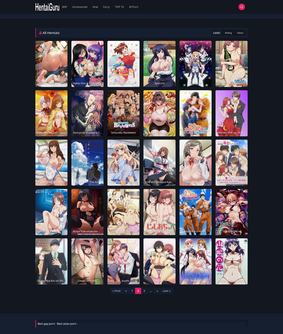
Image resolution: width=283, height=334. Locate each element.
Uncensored (79, 7)
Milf (64, 7)
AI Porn (133, 7)
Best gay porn (46, 323)
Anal (95, 7)
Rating (228, 32)
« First (116, 291)
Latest (216, 32)
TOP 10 (119, 7)
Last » (167, 291)
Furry (106, 7)
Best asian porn (66, 323)
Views (240, 32)
